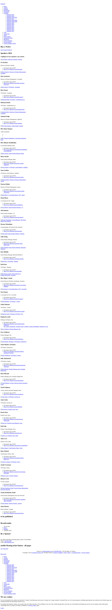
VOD (5, 32)
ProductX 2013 (10, 31)
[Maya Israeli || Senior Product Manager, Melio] (12, 153)
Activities (6, 13)
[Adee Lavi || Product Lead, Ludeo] (9, 435)
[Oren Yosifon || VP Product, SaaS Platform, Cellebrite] (14, 167)
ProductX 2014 (10, 29)
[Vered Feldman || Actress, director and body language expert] (14, 384)
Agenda (5, 7)
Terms (5, 35)
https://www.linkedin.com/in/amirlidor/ (13, 406)
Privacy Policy (7, 36)
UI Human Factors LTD (37, 552)
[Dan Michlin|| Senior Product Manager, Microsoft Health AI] (14, 249)
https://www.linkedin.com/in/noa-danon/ (13, 299)
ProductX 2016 (10, 27)
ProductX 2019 (10, 23)
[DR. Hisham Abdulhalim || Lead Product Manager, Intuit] (14, 139)
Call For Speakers (8, 40)
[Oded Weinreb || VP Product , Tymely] (10, 301)
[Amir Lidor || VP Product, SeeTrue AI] (10, 397)
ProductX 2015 (10, 28)
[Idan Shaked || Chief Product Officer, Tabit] (11, 448)
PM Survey (6, 39)
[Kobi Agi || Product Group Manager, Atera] (11, 423)
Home (5, 6)
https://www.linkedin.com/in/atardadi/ (13, 271)
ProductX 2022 (10, 18)
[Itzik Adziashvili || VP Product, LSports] (11, 355)
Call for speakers (86, 552)
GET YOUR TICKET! (6, 50)
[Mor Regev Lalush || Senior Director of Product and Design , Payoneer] (14, 275)
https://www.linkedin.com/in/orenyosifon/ (14, 177)
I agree (2, 608)
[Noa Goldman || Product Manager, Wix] (11, 329)
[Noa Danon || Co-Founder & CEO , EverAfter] (14, 289)
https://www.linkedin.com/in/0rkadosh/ (13, 69)
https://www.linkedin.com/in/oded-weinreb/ (14, 311)
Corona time (7, 34)
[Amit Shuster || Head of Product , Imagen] (11, 503)
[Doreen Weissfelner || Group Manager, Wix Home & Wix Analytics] (14, 221)
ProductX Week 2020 (12, 21)
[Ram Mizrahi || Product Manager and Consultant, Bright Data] (14, 370)
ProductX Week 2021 (12, 20)
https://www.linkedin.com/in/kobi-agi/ (13, 433)
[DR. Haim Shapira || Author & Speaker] (12, 126)
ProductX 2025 (10, 14)
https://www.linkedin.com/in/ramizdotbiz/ (14, 380)
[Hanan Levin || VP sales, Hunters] (9, 475)
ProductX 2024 (10, 16)
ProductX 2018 (10, 24)
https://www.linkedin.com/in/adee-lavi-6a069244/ (15, 445)
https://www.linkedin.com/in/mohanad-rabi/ (14, 109)
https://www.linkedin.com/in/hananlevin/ (13, 485)
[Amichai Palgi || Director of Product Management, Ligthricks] (14, 113)
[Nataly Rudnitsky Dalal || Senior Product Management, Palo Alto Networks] (14, 489)
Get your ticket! (7, 42)
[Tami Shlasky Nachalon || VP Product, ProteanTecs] (13, 341)
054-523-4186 (8, 541)
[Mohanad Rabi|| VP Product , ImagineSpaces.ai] (13, 99)
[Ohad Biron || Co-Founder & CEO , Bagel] (13, 195)
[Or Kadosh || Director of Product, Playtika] (11, 59)
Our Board (6, 12)
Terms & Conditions (58, 552)
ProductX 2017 (10, 25)
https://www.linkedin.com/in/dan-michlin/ (14, 258)
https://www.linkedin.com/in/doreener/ (13, 231)
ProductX (3, 3)
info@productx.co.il (9, 542)
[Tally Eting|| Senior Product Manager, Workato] (12, 233)
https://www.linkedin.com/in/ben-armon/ (13, 97)
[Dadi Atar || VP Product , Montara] (9, 261)
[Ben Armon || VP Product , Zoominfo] (10, 87)
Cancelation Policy (8, 38)
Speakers (6, 9)
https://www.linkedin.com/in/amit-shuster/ (14, 513)
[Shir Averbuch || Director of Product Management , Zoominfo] (14, 73)
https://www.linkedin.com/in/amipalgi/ (13, 123)
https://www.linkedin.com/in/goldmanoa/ (13, 339)
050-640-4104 (57, 551)
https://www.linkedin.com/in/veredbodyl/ (13, 394)
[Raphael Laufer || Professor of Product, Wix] (12, 314)
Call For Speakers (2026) (10, 43)
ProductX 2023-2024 (12, 17)
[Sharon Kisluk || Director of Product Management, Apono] (14, 181)
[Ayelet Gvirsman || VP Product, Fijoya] (10, 462)
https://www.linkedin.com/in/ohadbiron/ (13, 205)
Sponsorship (7, 10)
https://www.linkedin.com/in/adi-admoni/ (13, 217)
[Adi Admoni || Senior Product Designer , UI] (12, 207)
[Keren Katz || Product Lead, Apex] (9, 409)
